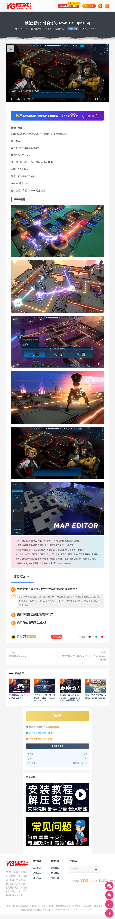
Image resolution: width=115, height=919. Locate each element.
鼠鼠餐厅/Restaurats (18, 656)
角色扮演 (37, 868)
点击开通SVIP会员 (69, 5)
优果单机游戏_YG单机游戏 (27, 563)
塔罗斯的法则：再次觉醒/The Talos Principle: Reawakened (44, 698)
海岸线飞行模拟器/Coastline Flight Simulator (95, 696)
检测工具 (55, 878)
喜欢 (56, 636)
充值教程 (55, 873)
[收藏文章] (89, 637)
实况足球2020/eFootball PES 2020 (19, 696)
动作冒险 (37, 873)
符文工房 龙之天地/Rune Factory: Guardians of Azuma (84, 658)
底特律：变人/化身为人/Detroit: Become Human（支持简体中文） (70, 698)
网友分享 (22, 636)
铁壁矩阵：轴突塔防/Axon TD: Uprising (55, 563)
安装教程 (55, 868)
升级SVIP (54, 727)
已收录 (74, 29)
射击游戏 (37, 878)
